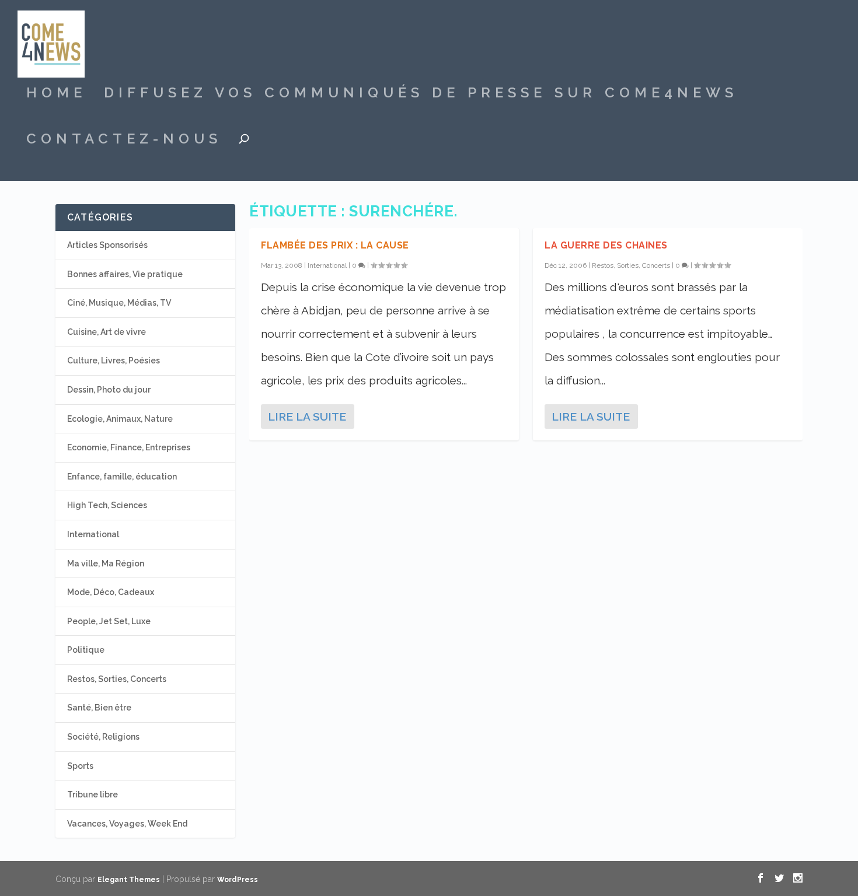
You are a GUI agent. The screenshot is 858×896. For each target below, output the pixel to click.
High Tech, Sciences (107, 505)
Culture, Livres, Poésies (113, 360)
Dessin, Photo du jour (109, 389)
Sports (80, 766)
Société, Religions (103, 736)
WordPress (237, 880)
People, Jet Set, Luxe (109, 621)
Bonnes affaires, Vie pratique (125, 274)
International (327, 265)
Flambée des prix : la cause (335, 245)
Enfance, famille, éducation (122, 476)
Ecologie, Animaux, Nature (120, 419)
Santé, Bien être (99, 707)
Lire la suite (307, 416)
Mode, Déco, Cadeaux (110, 592)
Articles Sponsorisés (107, 245)
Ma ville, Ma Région (105, 563)
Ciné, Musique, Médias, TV (119, 302)
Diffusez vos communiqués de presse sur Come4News (421, 94)
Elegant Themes (128, 880)
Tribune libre (92, 794)
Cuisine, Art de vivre (106, 332)
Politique (85, 649)
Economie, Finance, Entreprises (128, 447)
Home (56, 94)
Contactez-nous (124, 140)
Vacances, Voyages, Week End (127, 823)
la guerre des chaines (606, 245)
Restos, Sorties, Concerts (631, 265)
